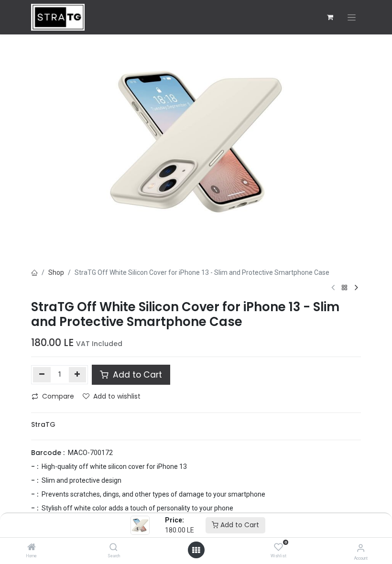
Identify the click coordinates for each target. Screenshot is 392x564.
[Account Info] (360, 547)
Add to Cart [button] (136, 374)
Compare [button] (58, 396)
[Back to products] (344, 288)
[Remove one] (42, 374)
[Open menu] (196, 550)
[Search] (113, 548)
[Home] (31, 548)
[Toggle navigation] (351, 17)
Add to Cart (238, 525)
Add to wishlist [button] (117, 396)
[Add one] (78, 374)
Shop (56, 272)
